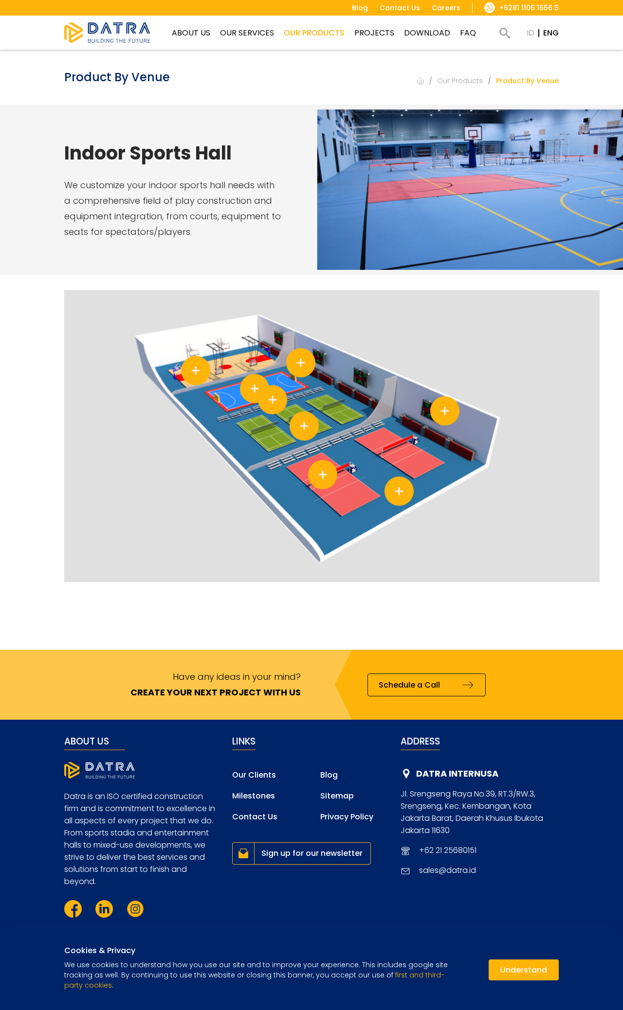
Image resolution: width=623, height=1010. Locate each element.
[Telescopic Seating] (300, 362)
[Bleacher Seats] (272, 399)
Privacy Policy (346, 816)
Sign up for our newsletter (312, 853)
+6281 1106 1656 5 (529, 8)
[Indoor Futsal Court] (254, 388)
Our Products (460, 81)
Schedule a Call (409, 685)
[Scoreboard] (444, 410)
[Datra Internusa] (107, 32)
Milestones (253, 795)
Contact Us (254, 816)
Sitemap (337, 795)
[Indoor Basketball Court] (195, 370)
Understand (523, 969)
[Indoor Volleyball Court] (322, 474)
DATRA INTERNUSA (457, 773)
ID (530, 32)
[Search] (505, 33)
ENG (551, 32)
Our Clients (254, 774)
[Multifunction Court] (399, 491)
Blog (329, 774)
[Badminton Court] (304, 426)
